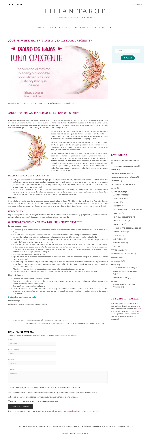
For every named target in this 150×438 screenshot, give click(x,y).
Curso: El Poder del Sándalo (125, 166)
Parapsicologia (117, 250)
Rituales (116, 235)
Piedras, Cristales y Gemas (122, 254)
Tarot (113, 265)
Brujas (116, 202)
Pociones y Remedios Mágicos (125, 228)
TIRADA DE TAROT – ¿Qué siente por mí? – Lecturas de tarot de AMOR (40, 320)
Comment (11, 369)
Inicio (41, 27)
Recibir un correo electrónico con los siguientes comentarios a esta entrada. (44, 397)
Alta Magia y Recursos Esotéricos (125, 160)
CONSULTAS (99, 27)
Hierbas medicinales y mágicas (124, 177)
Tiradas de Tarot (120, 278)
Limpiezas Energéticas (122, 217)
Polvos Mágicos (120, 232)
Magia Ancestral (120, 221)
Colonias (115, 170)
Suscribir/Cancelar (124, 427)
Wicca (116, 246)
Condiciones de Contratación (79, 427)
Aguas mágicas (119, 198)
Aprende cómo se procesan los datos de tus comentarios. (73, 411)
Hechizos (117, 206)
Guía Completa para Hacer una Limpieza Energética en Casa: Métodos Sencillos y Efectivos (65, 323)
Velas (113, 281)
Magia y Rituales (118, 192)
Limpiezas (117, 213)
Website (11, 360)
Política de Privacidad (38, 427)
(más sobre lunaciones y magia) (22, 297)
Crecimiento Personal (120, 173)
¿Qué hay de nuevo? (59, 27)
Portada (11, 103)
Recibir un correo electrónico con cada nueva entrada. (34, 401)
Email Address (13, 350)
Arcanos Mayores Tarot (123, 268)
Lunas (113, 188)
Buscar (128, 57)
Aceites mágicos (120, 195)
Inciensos (115, 181)
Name (10, 340)
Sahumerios (118, 239)
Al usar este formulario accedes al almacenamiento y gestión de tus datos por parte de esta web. (53, 392)
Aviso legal (22, 427)
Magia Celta (118, 224)
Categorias (81, 27)
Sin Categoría (22, 103)
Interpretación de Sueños (122, 184)
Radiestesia (116, 257)
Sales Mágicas (119, 243)
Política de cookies (57, 427)
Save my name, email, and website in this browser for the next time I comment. (45, 387)
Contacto (138, 4)
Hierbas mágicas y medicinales (126, 210)
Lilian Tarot (75, 11)
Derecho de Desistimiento (104, 427)
